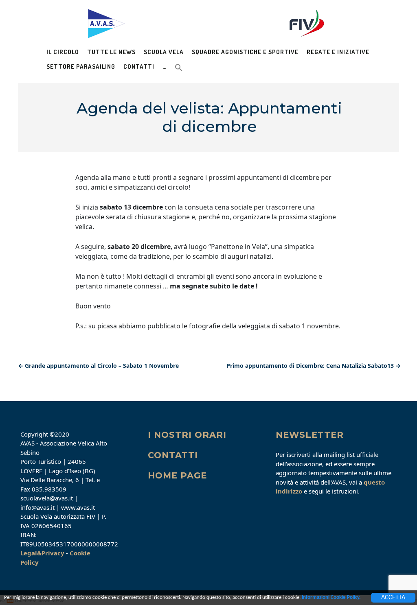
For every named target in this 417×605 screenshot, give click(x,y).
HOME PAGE (177, 475)
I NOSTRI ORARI (187, 435)
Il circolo (62, 52)
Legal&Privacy (42, 553)
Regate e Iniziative (338, 52)
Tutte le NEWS (111, 52)
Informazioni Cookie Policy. (331, 597)
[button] (179, 66)
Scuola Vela (164, 52)
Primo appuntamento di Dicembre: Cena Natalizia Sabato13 (313, 365)
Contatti (138, 66)
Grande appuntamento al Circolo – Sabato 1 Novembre (98, 365)
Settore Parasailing (80, 66)
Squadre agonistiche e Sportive (245, 52)
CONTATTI (173, 455)
